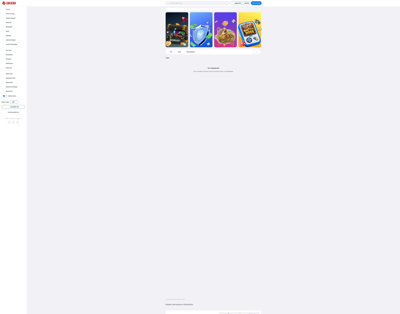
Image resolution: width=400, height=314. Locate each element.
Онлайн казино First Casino (173, 299)
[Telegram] (13, 122)
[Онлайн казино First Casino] (9, 3)
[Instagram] (17, 122)
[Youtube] (9, 122)
